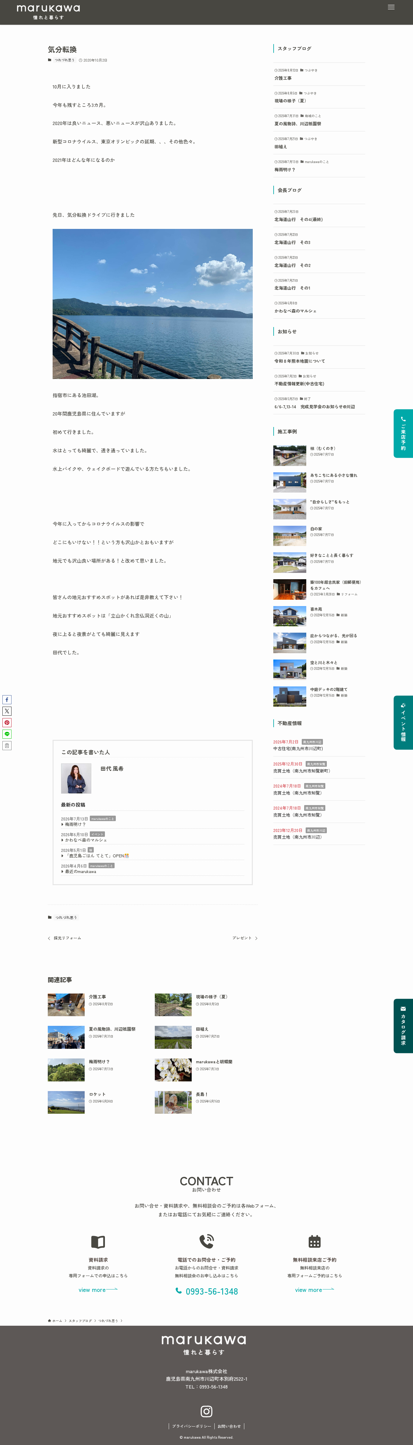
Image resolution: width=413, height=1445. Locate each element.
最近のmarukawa (80, 871)
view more (92, 1289)
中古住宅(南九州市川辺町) (298, 748)
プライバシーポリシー (191, 1426)
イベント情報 (403, 727)
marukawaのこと (102, 818)
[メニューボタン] (391, 7)
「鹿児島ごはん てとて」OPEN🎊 (97, 856)
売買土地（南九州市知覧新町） (303, 771)
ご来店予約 (403, 437)
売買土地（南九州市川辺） (298, 837)
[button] (6, 699)
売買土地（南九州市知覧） (298, 793)
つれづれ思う (65, 59)
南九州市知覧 (316, 764)
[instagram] (206, 1411)
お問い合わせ (229, 1426)
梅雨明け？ (75, 824)
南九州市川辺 (312, 742)
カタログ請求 (403, 1030)
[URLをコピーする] (6, 745)
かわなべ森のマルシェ (86, 840)
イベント (97, 834)
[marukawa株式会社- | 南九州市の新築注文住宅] (48, 12)
